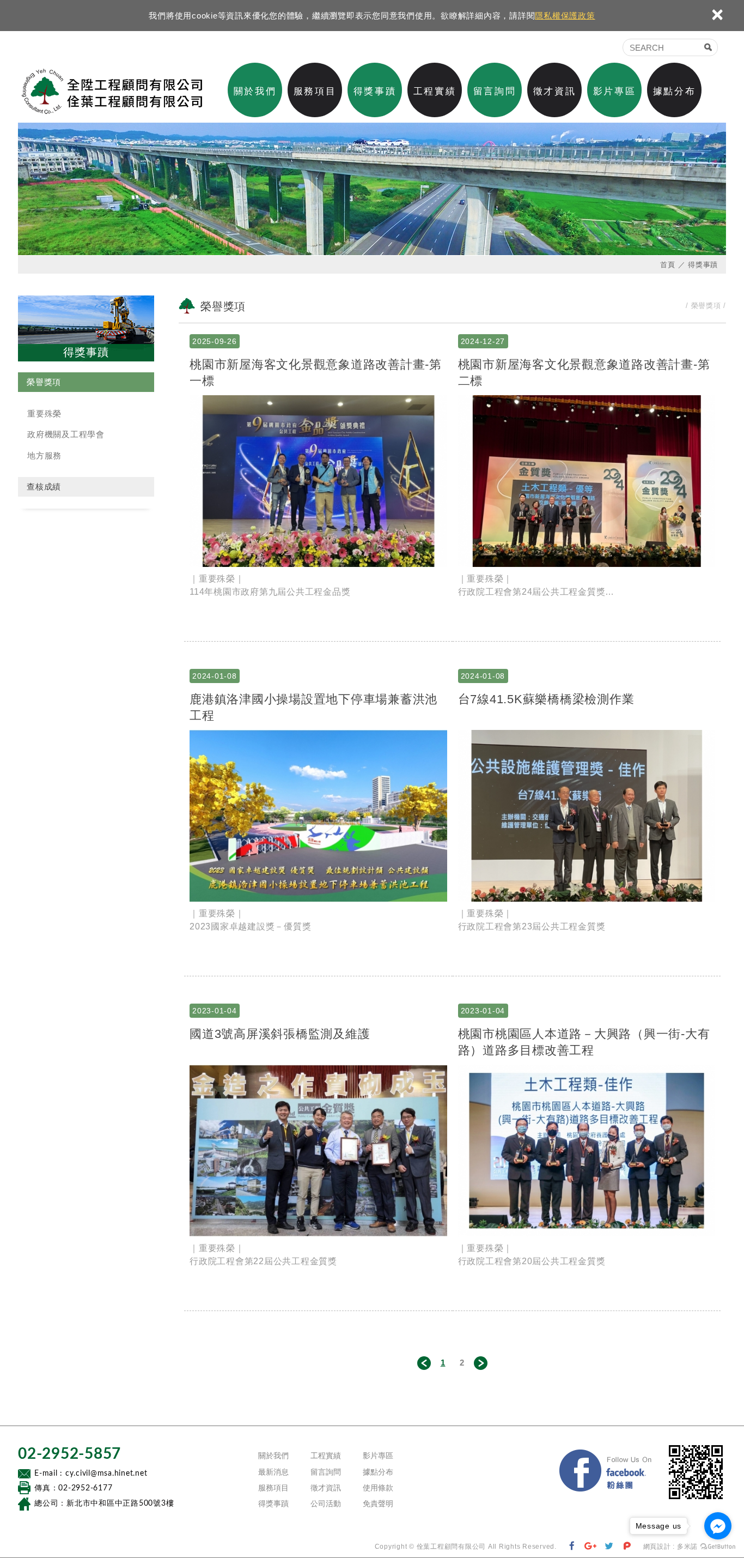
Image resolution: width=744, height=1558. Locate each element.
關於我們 (255, 91)
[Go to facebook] (717, 1525)
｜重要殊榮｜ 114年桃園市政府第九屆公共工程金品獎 (270, 585)
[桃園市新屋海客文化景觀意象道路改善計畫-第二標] (587, 481)
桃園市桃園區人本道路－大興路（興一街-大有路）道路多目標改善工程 (584, 1041)
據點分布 (674, 91)
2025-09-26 (214, 341)
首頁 (667, 265)
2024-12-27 (483, 341)
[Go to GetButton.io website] (717, 1546)
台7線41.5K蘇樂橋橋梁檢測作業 (546, 699)
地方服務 (44, 455)
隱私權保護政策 (565, 15)
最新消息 (273, 1472)
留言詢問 (494, 91)
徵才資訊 (554, 91)
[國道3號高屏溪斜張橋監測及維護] (318, 1150)
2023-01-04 (214, 1010)
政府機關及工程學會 (66, 434)
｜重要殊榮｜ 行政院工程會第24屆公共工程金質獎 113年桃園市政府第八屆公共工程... (532, 586)
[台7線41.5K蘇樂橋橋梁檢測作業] (587, 816)
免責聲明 (378, 1503)
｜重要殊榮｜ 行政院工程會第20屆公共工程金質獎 (532, 1254)
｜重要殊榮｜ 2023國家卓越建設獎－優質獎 (250, 920)
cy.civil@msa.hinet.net (106, 1473)
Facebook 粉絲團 (606, 1472)
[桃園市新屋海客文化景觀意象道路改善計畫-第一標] (318, 481)
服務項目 (315, 91)
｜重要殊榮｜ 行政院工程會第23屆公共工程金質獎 (532, 920)
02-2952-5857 (69, 1454)
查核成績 (44, 486)
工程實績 (434, 91)
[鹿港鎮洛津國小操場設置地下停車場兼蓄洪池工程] (318, 816)
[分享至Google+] (590, 1546)
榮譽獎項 (44, 382)
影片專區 (614, 91)
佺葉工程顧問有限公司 (111, 91)
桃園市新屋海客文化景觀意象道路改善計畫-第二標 (584, 372)
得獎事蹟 (374, 91)
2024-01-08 (214, 676)
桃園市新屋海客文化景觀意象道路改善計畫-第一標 (316, 372)
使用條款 (378, 1487)
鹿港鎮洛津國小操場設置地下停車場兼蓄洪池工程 (313, 707)
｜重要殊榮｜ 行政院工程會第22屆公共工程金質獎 (263, 1254)
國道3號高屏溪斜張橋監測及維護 (280, 1034)
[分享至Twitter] (609, 1546)
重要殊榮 (44, 413)
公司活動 (325, 1503)
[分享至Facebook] (572, 1546)
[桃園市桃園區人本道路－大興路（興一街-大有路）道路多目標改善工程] (587, 1150)
